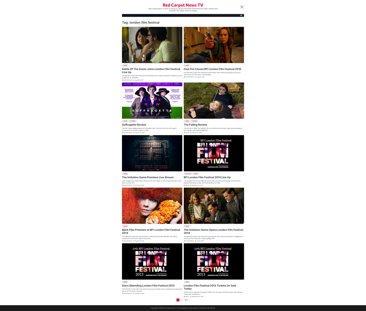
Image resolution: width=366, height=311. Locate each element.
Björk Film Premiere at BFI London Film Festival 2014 (151, 231)
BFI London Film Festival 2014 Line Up (207, 177)
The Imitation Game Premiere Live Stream (148, 177)
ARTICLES (188, 174)
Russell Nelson (128, 80)
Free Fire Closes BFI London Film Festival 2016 (212, 69)
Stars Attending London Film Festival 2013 (148, 285)
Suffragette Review (134, 124)
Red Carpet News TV (183, 4)
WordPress (211, 308)
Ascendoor (194, 308)
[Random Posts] (241, 15)
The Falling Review (195, 124)
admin (187, 132)
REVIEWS (133, 121)
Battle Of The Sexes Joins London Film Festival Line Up (151, 70)
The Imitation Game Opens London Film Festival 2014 (213, 231)
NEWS (125, 65)
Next (186, 300)
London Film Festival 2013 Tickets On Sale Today (210, 287)
